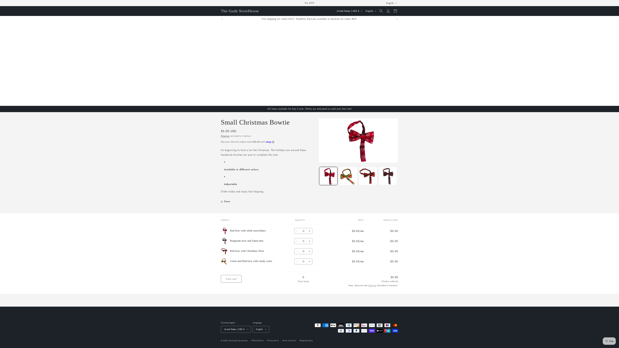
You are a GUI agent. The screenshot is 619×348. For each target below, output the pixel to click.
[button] (381, 11)
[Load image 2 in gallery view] (348, 176)
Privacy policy (273, 340)
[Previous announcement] (222, 19)
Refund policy (258, 340)
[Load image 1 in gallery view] (328, 176)
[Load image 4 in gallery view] (388, 176)
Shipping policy (306, 340)
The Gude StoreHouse (238, 340)
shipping (372, 285)
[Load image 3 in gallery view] (368, 176)
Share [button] (227, 201)
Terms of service (289, 340)
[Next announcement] (397, 19)
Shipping (225, 136)
